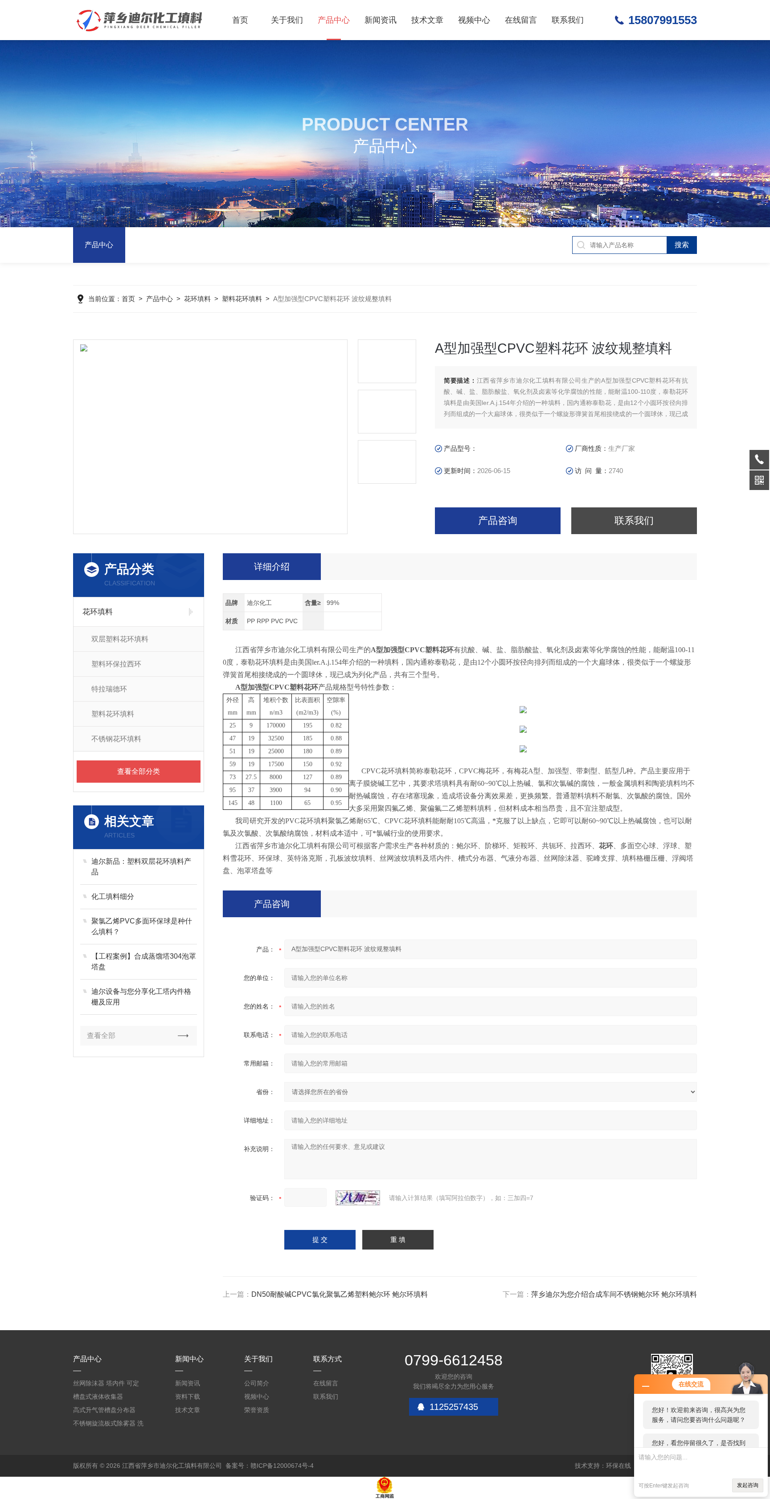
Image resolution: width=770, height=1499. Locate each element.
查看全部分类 (138, 771)
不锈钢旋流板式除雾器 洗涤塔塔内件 (108, 1425)
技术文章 (427, 20)
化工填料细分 (112, 896)
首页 (240, 20)
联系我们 (568, 20)
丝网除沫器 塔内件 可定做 (106, 1385)
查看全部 (101, 1035)
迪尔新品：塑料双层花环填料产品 (141, 867)
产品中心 (334, 20)
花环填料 (197, 298)
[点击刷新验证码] (358, 1197)
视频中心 (474, 20)
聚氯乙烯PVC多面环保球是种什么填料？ (141, 926)
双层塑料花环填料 (119, 639)
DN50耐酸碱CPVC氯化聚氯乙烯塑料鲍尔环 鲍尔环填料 (339, 1294)
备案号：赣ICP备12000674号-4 (269, 1465)
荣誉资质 (256, 1409)
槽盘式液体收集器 (98, 1396)
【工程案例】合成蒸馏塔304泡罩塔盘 (143, 961)
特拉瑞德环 (109, 689)
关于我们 (287, 20)
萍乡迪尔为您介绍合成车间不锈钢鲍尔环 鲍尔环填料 (614, 1294)
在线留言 (521, 20)
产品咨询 (497, 520)
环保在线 (618, 1465)
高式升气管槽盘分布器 (104, 1409)
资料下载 (187, 1396)
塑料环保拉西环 (116, 664)
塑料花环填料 (242, 298)
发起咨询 (747, 1485)
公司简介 (256, 1383)
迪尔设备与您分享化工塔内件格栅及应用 (141, 997)
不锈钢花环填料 (116, 739)
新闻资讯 (381, 20)
